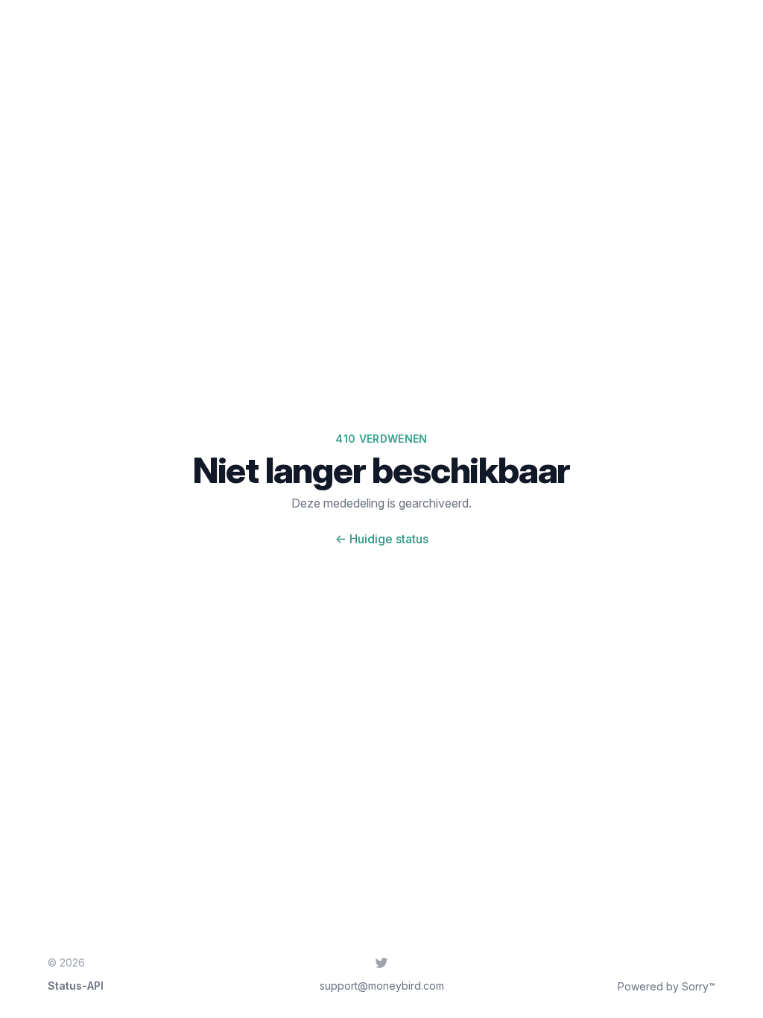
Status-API (76, 985)
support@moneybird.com (382, 985)
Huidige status (381, 538)
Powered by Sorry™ (666, 986)
